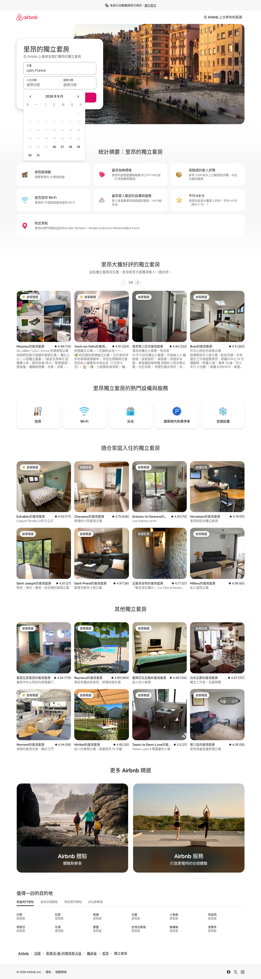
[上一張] (123, 282)
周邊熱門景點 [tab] (25, 902)
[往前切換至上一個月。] (30, 96)
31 (38, 155)
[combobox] (60, 70)
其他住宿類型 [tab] (49, 902)
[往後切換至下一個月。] (78, 96)
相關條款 (61, 972)
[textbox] (42, 84)
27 (62, 147)
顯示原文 (150, 5)
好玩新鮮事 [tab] (95, 902)
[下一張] (137, 282)
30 (30, 155)
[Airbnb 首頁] (27, 17)
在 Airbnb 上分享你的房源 (223, 17)
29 (78, 147)
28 (70, 147)
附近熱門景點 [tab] (73, 902)
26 (54, 147)
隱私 (48, 972)
